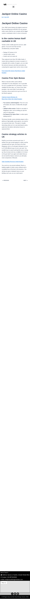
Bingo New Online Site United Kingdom (12, 99)
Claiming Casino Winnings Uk (9, 97)
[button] (13, 7)
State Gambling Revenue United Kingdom (13, 161)
